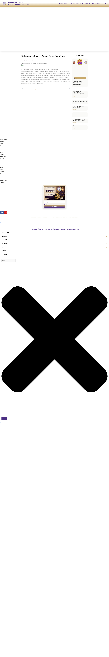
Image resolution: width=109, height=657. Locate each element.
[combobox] (8, 260)
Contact (1, 174)
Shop (1, 145)
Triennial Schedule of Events (78, 126)
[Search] (4, 418)
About (1, 167)
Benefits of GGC (3, 180)
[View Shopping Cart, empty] (105, 3)
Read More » (76, 86)
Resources (2, 141)
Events (1, 178)
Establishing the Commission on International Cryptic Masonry (78, 93)
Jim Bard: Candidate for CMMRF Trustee (79, 107)
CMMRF (2, 182)
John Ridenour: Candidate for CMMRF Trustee (79, 113)
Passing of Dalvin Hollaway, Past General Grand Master (80, 101)
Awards (1, 143)
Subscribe (54, 206)
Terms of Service (3, 158)
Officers (1, 169)
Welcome (2, 165)
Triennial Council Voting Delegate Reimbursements (78, 83)
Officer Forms (3, 150)
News (1, 176)
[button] (68, 3)
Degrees (1, 152)
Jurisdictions (2, 171)
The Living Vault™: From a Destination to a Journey (79, 120)
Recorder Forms (3, 148)
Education (2, 154)
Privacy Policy (3, 156)
